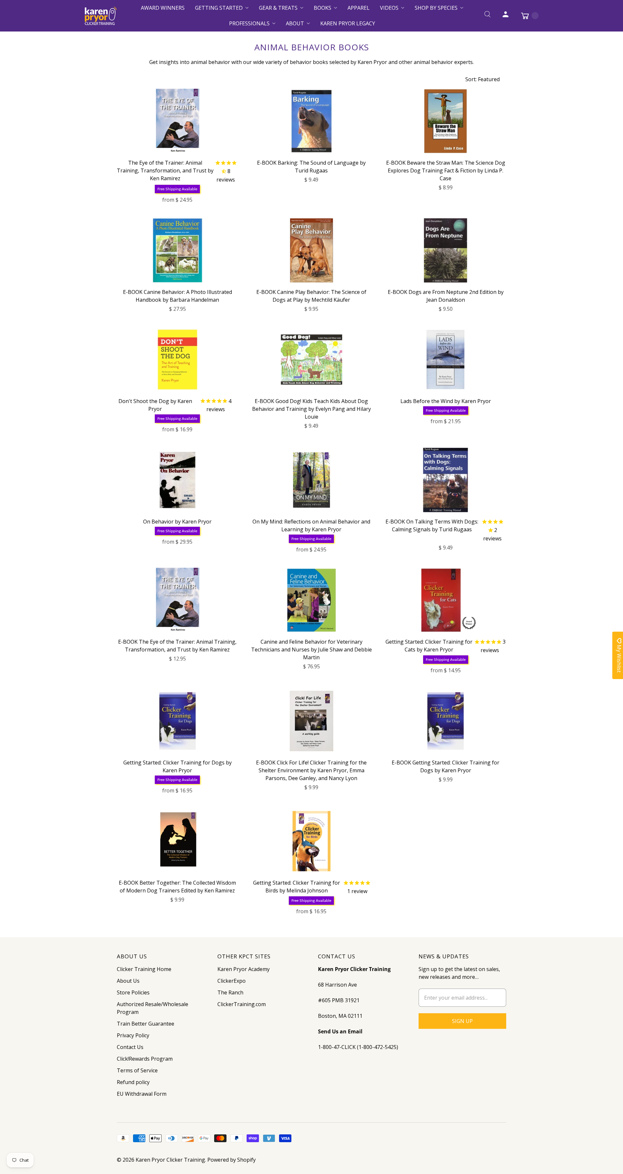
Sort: (482, 79)
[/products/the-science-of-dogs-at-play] (311, 250)
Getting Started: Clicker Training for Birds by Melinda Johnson (296, 886)
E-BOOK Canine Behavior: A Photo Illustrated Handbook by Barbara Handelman (177, 295)
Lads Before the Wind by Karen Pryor (445, 401)
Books (322, 7)
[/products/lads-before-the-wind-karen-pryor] (445, 359)
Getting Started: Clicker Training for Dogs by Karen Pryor (177, 766)
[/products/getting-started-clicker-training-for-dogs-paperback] (177, 720)
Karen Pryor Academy (243, 969)
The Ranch (230, 992)
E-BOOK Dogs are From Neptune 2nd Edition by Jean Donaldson (446, 295)
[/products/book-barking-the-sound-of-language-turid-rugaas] (311, 121)
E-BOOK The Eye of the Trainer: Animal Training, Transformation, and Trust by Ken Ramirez (177, 645)
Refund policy (133, 1082)
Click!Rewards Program (145, 1058)
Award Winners (163, 7)
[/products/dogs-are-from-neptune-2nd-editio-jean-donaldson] (445, 250)
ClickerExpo (231, 980)
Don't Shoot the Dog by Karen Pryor (155, 405)
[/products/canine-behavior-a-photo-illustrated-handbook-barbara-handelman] (177, 250)
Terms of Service (137, 1070)
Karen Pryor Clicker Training (170, 1159)
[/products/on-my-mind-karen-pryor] (311, 480)
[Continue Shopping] (527, 15)
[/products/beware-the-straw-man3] (445, 121)
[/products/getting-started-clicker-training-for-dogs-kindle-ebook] (445, 720)
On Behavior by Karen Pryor (177, 521)
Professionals (249, 23)
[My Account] (505, 15)
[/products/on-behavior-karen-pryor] (177, 480)
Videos (389, 7)
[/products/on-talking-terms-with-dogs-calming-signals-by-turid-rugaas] (445, 480)
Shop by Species (436, 7)
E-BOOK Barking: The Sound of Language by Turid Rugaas (311, 166)
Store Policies (133, 992)
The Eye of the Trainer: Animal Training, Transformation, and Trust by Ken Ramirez (165, 170)
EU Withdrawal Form (141, 1093)
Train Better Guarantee (145, 1023)
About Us (128, 980)
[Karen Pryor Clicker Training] (100, 15)
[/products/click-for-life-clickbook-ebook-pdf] (311, 720)
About (295, 23)
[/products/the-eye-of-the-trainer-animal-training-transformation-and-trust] (177, 121)
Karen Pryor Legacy (347, 23)
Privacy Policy (133, 1035)
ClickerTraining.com (241, 1004)
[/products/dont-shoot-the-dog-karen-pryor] (177, 359)
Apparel (359, 7)
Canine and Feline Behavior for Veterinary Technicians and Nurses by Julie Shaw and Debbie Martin (311, 649)
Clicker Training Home (144, 969)
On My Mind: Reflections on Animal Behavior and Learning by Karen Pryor (311, 525)
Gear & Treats (278, 7)
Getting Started (219, 7)
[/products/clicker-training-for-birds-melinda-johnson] (311, 841)
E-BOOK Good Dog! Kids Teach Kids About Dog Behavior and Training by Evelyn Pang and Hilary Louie (311, 409)
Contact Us (130, 1047)
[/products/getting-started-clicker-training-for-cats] (445, 600)
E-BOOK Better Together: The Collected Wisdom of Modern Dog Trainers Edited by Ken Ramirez (177, 886)
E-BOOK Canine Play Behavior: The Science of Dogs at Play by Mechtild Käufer (311, 295)
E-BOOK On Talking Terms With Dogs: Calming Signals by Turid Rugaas (431, 525)
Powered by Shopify (231, 1159)
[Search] (487, 15)
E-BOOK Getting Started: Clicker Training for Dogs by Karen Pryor (445, 766)
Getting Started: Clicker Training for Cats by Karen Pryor (428, 645)
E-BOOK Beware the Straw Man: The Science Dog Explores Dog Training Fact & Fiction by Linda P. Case (445, 170)
